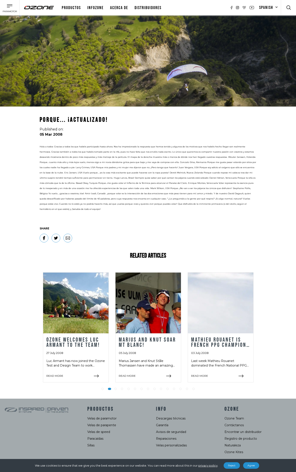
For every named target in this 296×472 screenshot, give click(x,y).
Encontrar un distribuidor (243, 432)
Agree (251, 465)
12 (174, 389)
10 (161, 389)
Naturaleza (232, 445)
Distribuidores (148, 7)
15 (193, 389)
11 (167, 389)
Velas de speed (98, 432)
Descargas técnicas (170, 418)
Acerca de (119, 7)
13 (180, 389)
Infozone (95, 7)
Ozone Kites (233, 452)
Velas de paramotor (102, 418)
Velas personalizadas (171, 445)
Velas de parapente (101, 425)
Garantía (162, 425)
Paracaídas (95, 439)
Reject (232, 465)
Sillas (90, 445)
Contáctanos (234, 425)
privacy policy (208, 465)
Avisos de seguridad (171, 432)
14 (187, 389)
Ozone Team (234, 418)
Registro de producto (240, 439)
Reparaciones (166, 439)
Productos (71, 7)
